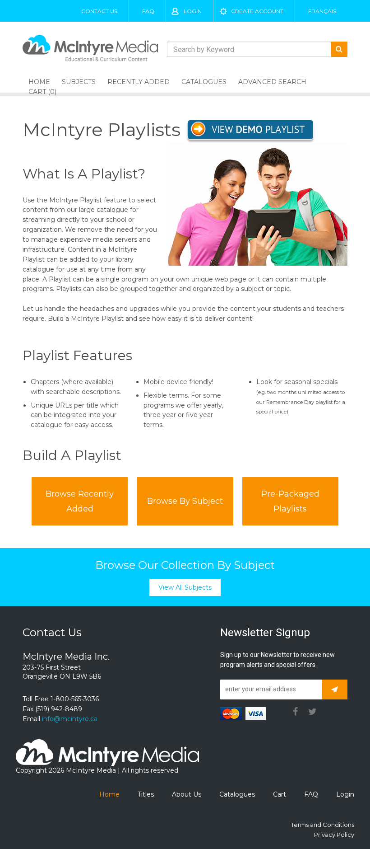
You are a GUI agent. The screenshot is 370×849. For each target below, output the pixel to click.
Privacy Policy (334, 834)
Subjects (79, 82)
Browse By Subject (185, 501)
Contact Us (99, 11)
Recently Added (138, 82)
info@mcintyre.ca (69, 719)
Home (109, 794)
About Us (186, 794)
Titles (146, 794)
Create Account (257, 11)
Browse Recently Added (80, 501)
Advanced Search (272, 82)
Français (322, 11)
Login (193, 11)
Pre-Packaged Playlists (290, 501)
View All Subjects (185, 587)
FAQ (148, 11)
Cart (279, 794)
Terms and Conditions (322, 824)
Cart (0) (42, 92)
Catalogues (204, 82)
